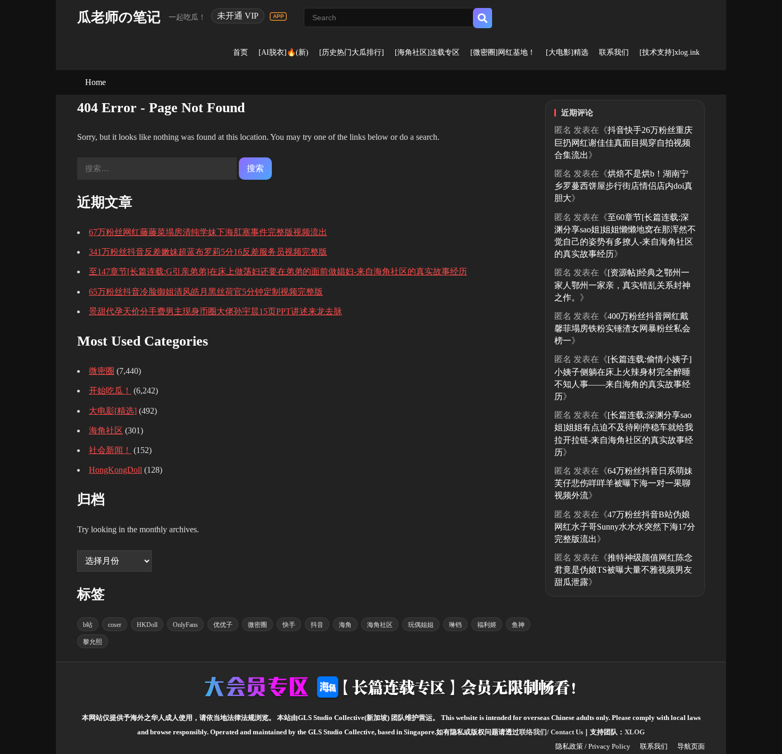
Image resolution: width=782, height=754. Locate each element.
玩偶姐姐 (421, 625)
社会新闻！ (110, 450)
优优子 (222, 625)
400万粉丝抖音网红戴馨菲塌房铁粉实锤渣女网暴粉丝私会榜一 (622, 328)
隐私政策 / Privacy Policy (592, 746)
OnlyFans (185, 625)
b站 (88, 625)
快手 (288, 625)
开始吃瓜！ (110, 390)
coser (114, 625)
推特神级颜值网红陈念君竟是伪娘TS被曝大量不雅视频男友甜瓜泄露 (623, 570)
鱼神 (518, 625)
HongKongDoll (115, 469)
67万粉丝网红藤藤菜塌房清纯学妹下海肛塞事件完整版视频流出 (208, 232)
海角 (345, 625)
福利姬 (486, 625)
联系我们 (614, 52)
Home (95, 82)
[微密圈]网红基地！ (502, 52)
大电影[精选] (113, 410)
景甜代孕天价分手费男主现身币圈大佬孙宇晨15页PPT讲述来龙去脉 (215, 311)
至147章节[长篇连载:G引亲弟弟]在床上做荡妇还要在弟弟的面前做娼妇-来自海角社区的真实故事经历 (278, 271)
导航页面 (691, 746)
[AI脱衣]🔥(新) (284, 52)
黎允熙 (92, 642)
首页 (240, 52)
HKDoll (147, 625)
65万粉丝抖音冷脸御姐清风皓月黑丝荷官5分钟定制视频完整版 (206, 291)
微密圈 (101, 370)
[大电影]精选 (567, 52)
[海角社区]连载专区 (427, 52)
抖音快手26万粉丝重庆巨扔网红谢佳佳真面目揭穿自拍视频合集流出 (623, 142)
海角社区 (106, 430)
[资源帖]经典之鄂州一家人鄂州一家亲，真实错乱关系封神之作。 (622, 284)
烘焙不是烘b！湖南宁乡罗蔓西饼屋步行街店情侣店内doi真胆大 (623, 186)
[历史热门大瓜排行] (351, 52)
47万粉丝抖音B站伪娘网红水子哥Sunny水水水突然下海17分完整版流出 (624, 526)
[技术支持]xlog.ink (669, 52)
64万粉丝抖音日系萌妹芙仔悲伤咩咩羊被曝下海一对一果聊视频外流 (623, 483)
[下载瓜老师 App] (278, 16)
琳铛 (455, 625)
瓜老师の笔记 (119, 17)
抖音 (317, 625)
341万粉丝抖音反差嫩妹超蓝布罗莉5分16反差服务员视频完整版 (208, 251)
